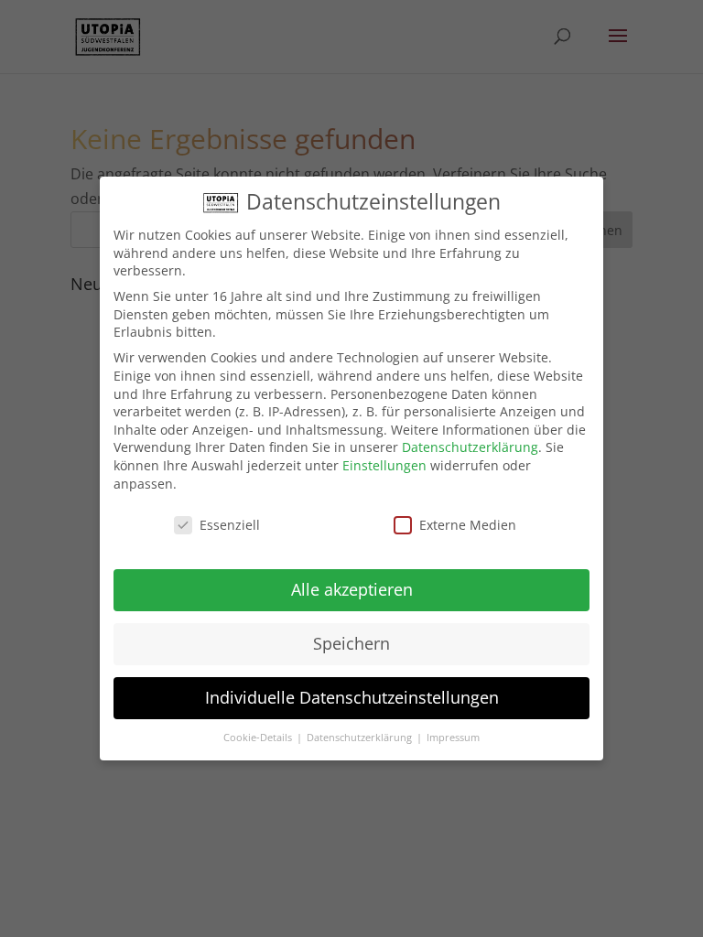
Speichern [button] (351, 643)
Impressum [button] (453, 737)
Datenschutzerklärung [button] (361, 737)
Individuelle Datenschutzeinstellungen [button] (352, 697)
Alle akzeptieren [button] (352, 589)
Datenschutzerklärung (470, 447)
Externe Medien (467, 524)
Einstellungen (384, 465)
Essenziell (230, 524)
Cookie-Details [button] (259, 737)
